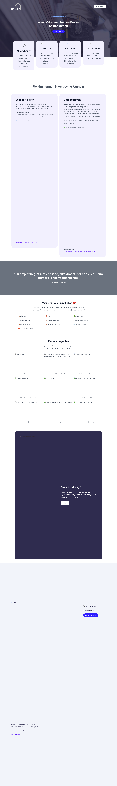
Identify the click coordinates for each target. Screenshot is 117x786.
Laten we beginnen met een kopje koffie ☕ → (79, 251)
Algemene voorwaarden (18, 731)
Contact (65, 503)
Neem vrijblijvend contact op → (26, 242)
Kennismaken (100, 6)
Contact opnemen (90, 615)
